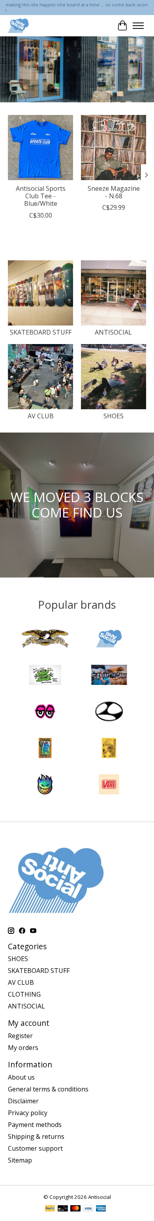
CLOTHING (24, 994)
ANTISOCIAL (113, 332)
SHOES (113, 416)
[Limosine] (109, 712)
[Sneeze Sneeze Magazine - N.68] (113, 147)
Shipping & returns (36, 1136)
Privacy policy (27, 1112)
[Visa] (88, 1209)
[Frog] (45, 676)
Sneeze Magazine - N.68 (114, 192)
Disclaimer (23, 1101)
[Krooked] (45, 712)
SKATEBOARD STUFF (40, 332)
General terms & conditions (48, 1089)
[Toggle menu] (138, 26)
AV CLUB (41, 416)
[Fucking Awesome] (109, 676)
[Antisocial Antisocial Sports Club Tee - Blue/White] (40, 147)
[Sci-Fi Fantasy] (109, 749)
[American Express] (101, 1209)
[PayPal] (50, 1209)
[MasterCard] (75, 1209)
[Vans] (109, 785)
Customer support (35, 1148)
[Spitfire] (45, 785)
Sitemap (20, 1160)
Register (20, 1035)
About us (21, 1077)
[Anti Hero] (45, 639)
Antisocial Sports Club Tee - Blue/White (41, 196)
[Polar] (45, 749)
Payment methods (35, 1124)
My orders (23, 1047)
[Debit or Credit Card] (63, 1209)
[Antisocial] (18, 25)
